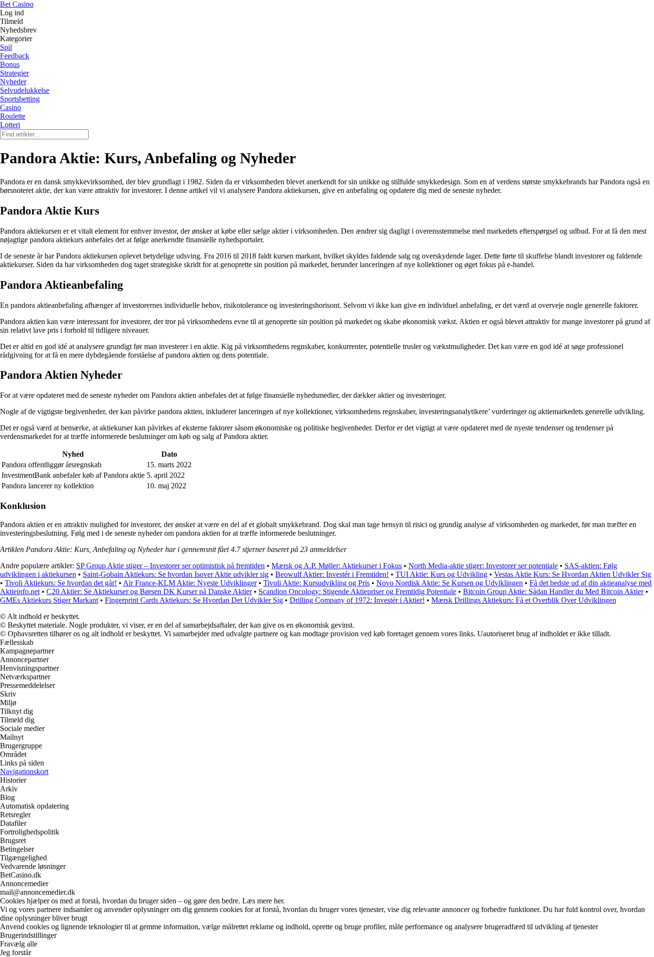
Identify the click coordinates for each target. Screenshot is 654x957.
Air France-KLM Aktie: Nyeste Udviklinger (190, 583)
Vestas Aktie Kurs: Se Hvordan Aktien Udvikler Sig (572, 574)
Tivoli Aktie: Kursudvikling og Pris (316, 583)
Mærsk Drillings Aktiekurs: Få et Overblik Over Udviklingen (523, 600)
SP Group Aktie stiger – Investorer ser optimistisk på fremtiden (170, 566)
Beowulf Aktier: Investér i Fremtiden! (332, 574)
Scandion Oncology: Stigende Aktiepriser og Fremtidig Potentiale (357, 591)
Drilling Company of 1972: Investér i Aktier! (357, 600)
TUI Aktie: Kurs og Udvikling (441, 574)
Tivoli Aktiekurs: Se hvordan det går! (61, 583)
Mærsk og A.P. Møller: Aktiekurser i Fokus (336, 566)
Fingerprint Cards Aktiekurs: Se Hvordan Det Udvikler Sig (194, 600)
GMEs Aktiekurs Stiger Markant (49, 600)
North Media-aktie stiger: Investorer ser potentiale (483, 566)
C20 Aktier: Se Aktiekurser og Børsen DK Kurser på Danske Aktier (149, 591)
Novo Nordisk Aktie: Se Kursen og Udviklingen (449, 583)
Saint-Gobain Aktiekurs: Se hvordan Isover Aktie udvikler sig (176, 574)
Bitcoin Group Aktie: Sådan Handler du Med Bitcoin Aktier (553, 591)
